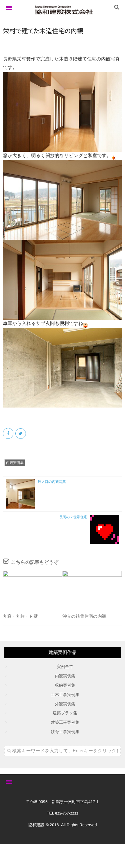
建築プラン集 (65, 713)
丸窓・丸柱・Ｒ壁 (20, 616)
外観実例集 (65, 704)
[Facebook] (8, 433)
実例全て (65, 666)
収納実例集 (65, 685)
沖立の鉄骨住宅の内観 (84, 616)
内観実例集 (15, 463)
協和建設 (36, 824)
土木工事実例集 (65, 694)
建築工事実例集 (65, 722)
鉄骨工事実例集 (65, 731)
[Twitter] (21, 433)
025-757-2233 (66, 813)
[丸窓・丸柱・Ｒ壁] (32, 589)
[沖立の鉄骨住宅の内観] (92, 589)
